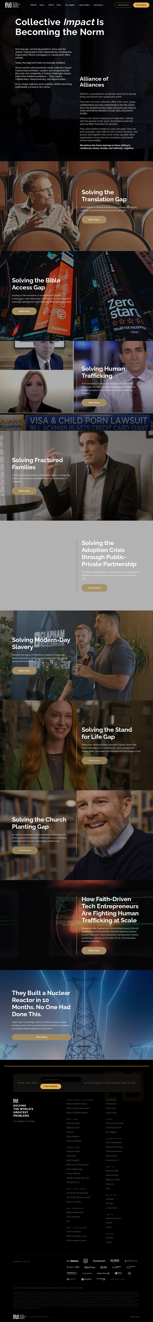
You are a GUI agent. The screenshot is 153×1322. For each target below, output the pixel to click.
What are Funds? (73, 1123)
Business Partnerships (74, 1212)
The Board (110, 1199)
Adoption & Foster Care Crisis (77, 1178)
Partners (109, 1223)
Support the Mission (113, 1218)
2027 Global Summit (113, 1128)
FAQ (68, 1221)
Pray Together (111, 1132)
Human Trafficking (73, 1173)
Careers (109, 1227)
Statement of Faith (113, 1180)
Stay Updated (50, 1086)
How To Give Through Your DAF (78, 1197)
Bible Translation (72, 1160)
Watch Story (94, 220)
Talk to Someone (72, 1136)
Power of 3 (110, 1184)
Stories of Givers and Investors (78, 1108)
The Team (109, 1203)
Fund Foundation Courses (76, 1240)
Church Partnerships (114, 1142)
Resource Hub (111, 1156)
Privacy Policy (135, 1317)
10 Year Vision (111, 1208)
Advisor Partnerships (114, 1151)
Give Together (70, 5)
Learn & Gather (84, 5)
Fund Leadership (73, 1217)
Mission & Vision (112, 1175)
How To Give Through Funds (77, 1193)
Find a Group (111, 1108)
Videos (41, 5)
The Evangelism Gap (74, 1169)
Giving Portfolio (123, 5)
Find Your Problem (73, 1232)
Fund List (70, 1132)
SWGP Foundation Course (76, 1236)
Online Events (111, 1104)
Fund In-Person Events (114, 1123)
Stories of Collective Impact (76, 1113)
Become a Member (73, 1141)
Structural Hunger (73, 1151)
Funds (59, 5)
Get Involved (98, 5)
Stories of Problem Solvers (76, 1104)
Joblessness (71, 1156)
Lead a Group (111, 1113)
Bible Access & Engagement (77, 1165)
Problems (33, 5)
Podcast (51, 5)
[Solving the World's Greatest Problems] (12, 5)
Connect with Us (112, 1160)
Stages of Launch (73, 1128)
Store (108, 1188)
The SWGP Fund (72, 1182)
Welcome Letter (112, 1171)
